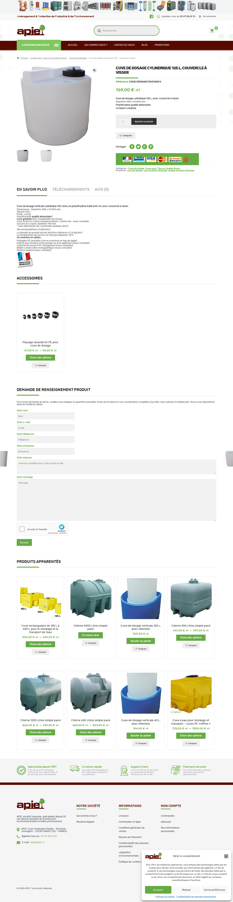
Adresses (166, 822)
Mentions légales (85, 822)
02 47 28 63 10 (49, 836)
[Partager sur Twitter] (138, 148)
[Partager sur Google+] (144, 148)
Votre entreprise (25, 446)
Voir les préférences (214, 889)
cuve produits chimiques (155, 170)
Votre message (25, 477)
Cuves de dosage (78, 58)
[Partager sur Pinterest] (150, 148)
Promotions (162, 45)
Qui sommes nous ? (95, 45)
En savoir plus (32, 189)
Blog (145, 45)
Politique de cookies (165, 897)
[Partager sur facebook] (132, 148)
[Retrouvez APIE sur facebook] (151, 16)
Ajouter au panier (144, 121)
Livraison (124, 816)
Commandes (167, 816)
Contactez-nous (124, 45)
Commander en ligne (130, 822)
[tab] (34, 190)
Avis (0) (102, 189)
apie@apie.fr (37, 842)
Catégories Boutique (35, 45)
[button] (226, 856)
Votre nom (22, 410)
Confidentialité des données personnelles (196, 897)
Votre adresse (24, 458)
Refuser (186, 889)
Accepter (158, 889)
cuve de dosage (135, 170)
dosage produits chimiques (181, 170)
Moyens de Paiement (130, 837)
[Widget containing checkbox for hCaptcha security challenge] (42, 529)
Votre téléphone (25, 434)
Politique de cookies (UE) (132, 862)
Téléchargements (71, 189)
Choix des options (40, 357)
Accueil (73, 45)
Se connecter (209, 16)
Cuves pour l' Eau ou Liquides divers (48, 58)
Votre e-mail (23, 422)
